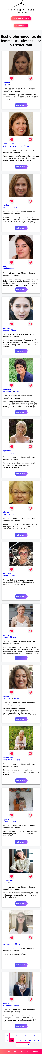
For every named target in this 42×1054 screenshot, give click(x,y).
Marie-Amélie (8, 880)
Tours (5, 514)
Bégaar (5, 821)
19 (28, 1045)
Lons (5, 453)
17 (18, 1045)
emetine (6, 696)
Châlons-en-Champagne (13, 146)
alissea (5, 942)
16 (39, 1040)
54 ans (16, 698)
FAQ (9, 1051)
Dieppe (6, 84)
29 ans (13, 84)
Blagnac (6, 330)
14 (30, 1040)
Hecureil (6, 819)
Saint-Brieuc (8, 760)
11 (16, 1040)
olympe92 (7, 451)
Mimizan (6, 207)
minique (6, 512)
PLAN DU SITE (24, 1051)
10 (12, 1040)
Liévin (5, 883)
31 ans (13, 330)
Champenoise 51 (9, 144)
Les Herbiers (8, 944)
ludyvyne (6, 82)
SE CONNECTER (21, 25)
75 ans (13, 821)
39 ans (14, 207)
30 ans (18, 269)
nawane (6, 1003)
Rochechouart (8, 269)
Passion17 (7, 573)
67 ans (17, 391)
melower (6, 635)
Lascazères (7, 698)
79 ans (11, 514)
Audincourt (7, 1005)
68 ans (13, 637)
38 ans (17, 944)
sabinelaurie (8, 758)
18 (23, 1045)
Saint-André (7, 391)
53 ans (17, 760)
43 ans (12, 883)
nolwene (6, 328)
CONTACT (36, 1051)
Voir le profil (21, 105)
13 (25, 1040)
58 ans (11, 453)
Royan (5, 576)
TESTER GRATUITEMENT (21, 18)
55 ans (16, 1005)
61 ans (27, 146)
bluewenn (7, 389)
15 (34, 1040)
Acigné (5, 637)
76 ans (12, 576)
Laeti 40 (6, 205)
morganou (7, 266)
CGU (15, 1051)
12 (21, 1040)
